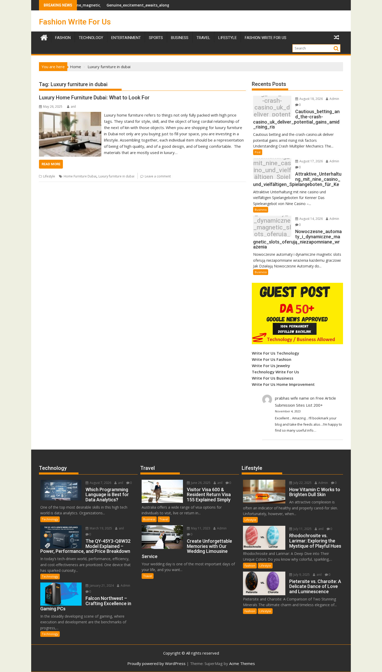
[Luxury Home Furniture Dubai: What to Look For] (70, 115)
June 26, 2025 (200, 483)
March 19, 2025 (100, 528)
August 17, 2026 (311, 161)
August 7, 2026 (100, 483)
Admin (334, 99)
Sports (156, 37)
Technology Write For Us (275, 371)
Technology (91, 37)
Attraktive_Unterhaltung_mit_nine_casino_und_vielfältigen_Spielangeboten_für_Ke (272, 170)
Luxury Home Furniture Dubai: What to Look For (94, 97)
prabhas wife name (292, 398)
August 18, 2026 (311, 99)
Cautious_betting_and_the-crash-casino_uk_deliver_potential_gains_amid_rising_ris (272, 108)
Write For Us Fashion (271, 359)
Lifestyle (227, 37)
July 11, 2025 (302, 529)
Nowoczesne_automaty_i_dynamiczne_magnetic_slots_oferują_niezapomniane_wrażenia (272, 227)
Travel (163, 519)
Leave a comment (158, 176)
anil (73, 106)
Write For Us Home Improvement (283, 384)
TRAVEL (203, 37)
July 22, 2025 (302, 483)
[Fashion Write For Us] (44, 36)
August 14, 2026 (311, 218)
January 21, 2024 (101, 585)
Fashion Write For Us (75, 21)
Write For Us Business (272, 378)
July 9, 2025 (301, 574)
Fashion (63, 37)
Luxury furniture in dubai (116, 176)
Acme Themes (242, 663)
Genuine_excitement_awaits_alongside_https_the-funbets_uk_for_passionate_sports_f (164, 5)
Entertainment (126, 37)
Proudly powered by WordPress (156, 663)
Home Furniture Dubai (80, 176)
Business (179, 37)
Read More (51, 164)
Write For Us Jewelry (271, 365)
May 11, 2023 (200, 528)
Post (258, 152)
